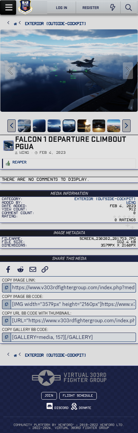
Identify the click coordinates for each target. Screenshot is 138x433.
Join (49, 395)
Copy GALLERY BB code (24, 329)
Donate (84, 408)
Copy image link (18, 280)
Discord (61, 408)
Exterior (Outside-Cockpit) (105, 198)
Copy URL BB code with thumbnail (36, 313)
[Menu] (8, 7)
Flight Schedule (78, 395)
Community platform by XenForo (69, 425)
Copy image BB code (22, 296)
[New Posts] (113, 7)
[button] (11, 125)
